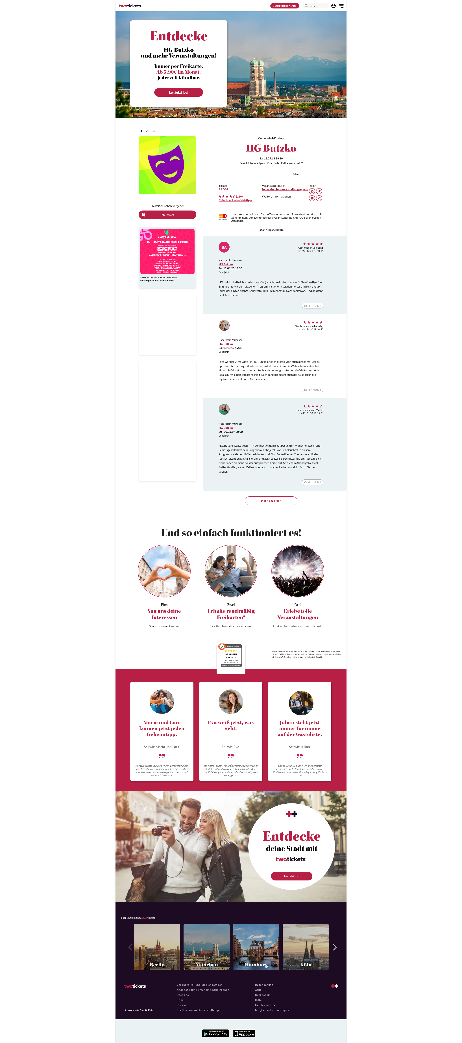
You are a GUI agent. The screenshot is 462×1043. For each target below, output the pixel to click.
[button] (306, 5)
